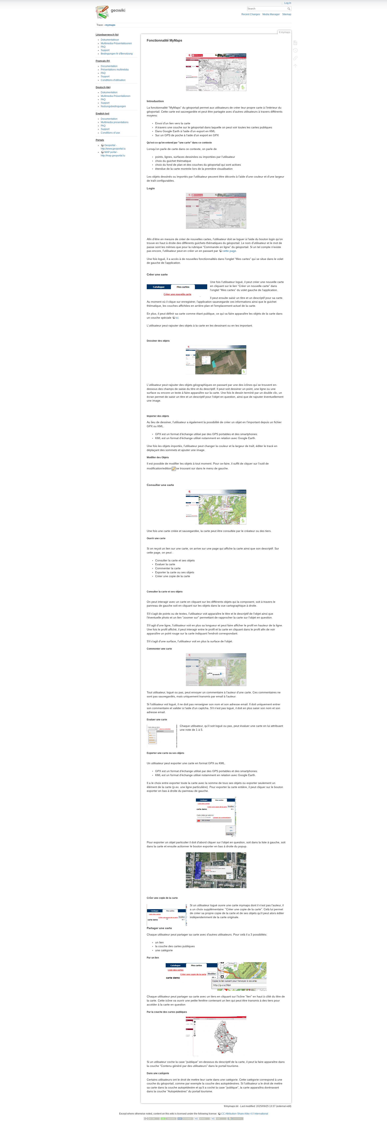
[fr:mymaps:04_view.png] (216, 507)
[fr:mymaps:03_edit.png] (216, 360)
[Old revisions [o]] (295, 50)
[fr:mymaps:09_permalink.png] (216, 976)
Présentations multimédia (115, 69)
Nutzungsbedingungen (113, 106)
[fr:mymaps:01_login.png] (216, 211)
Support (105, 50)
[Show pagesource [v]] (295, 43)
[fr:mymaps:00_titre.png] (216, 72)
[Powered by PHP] (185, 1118)
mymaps (110, 25)
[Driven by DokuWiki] (235, 1118)
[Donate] (168, 1118)
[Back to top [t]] (295, 66)
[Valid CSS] (219, 1118)
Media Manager (271, 14)
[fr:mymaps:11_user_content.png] (216, 1036)
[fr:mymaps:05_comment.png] (216, 669)
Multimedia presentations (114, 122)
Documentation (109, 66)
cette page (229, 250)
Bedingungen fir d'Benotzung (117, 53)
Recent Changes (250, 14)
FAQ (103, 46)
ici (177, 317)
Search (289, 8)
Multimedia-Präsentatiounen (116, 43)
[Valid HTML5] (202, 1118)
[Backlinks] (295, 58)
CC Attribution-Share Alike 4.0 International (244, 1113)
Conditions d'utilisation (113, 80)
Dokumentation (109, 92)
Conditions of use (110, 132)
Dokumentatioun (110, 39)
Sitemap (286, 14)
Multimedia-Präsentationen (115, 96)
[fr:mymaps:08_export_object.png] (216, 870)
